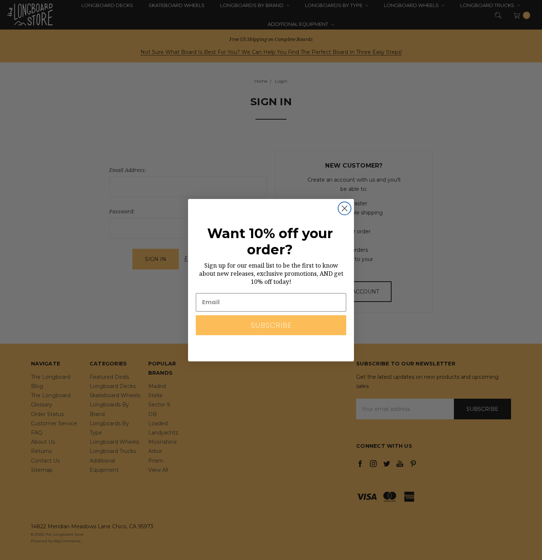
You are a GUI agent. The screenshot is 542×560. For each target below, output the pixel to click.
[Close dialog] (344, 208)
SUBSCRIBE (271, 325)
